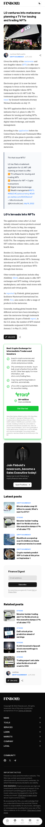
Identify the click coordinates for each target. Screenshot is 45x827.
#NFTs (31, 190)
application (23, 130)
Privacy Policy (12, 592)
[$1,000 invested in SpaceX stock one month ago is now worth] (9, 647)
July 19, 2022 (28, 203)
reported (10, 293)
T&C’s (34, 590)
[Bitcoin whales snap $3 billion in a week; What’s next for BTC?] (9, 507)
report (33, 318)
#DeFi (32, 193)
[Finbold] (12, 3)
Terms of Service (24, 711)
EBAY (15, 278)
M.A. (12, 300)
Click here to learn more (27, 795)
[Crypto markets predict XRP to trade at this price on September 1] (9, 554)
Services (8, 727)
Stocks (20, 517)
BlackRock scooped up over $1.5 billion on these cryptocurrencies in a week (29, 541)
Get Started (22, 408)
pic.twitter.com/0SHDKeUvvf (20, 197)
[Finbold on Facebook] (5, 760)
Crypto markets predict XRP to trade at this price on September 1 (28, 555)
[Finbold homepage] (22, 698)
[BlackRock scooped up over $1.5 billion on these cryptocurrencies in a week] (9, 539)
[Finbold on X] (10, 760)
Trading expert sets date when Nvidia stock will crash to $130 (28, 663)
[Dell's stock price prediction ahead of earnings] (9, 632)
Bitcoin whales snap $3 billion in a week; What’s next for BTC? (27, 509)
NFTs (24, 64)
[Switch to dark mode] (39, 3)
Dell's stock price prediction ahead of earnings (26, 634)
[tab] (7, 821)
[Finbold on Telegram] (15, 760)
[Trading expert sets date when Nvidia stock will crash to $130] (9, 661)
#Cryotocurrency (21, 193)
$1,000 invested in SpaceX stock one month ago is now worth (28, 649)
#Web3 (11, 193)
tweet (6, 99)
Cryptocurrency (17, 57)
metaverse (29, 61)
